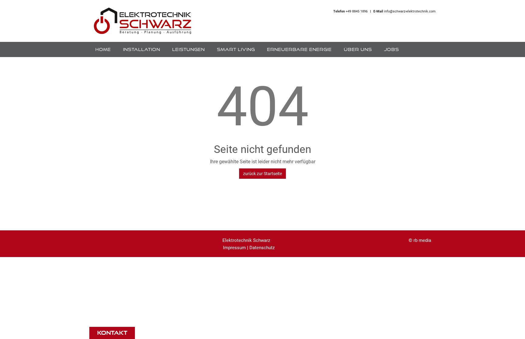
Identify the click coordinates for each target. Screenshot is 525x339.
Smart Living (236, 49)
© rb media (420, 240)
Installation (141, 49)
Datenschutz (262, 247)
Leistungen (188, 49)
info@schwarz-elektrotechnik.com (410, 11)
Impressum (234, 247)
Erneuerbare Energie (299, 49)
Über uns (358, 49)
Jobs (391, 49)
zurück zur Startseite (262, 173)
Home (103, 49)
